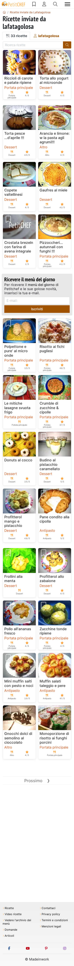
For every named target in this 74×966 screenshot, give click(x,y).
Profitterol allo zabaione (52, 578)
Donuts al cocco (18, 460)
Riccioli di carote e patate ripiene (18, 80)
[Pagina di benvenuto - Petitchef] (4, 12)
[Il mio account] (44, 4)
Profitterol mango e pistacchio (13, 521)
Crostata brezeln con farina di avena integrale (18, 246)
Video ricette (13, 914)
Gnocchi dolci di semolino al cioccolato (18, 737)
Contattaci (48, 908)
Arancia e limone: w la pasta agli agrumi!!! (55, 137)
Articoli (9, 935)
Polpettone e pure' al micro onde (16, 350)
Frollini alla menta (13, 578)
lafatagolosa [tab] (48, 36)
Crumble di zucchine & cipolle (49, 407)
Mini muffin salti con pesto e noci (18, 683)
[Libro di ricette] (34, 4)
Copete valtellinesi (13, 192)
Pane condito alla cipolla (54, 519)
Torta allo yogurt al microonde (54, 80)
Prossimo (37, 780)
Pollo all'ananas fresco (17, 631)
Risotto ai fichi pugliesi (52, 348)
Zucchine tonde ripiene (53, 631)
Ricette (9, 908)
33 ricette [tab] (18, 36)
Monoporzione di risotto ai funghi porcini (54, 737)
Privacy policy (51, 914)
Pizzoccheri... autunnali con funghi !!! (51, 246)
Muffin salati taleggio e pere (52, 683)
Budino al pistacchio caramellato (50, 464)
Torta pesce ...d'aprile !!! (14, 135)
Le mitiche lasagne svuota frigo (17, 407)
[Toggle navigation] (67, 4)
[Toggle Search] (55, 4)
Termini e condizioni (55, 920)
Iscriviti (37, 309)
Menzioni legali (51, 926)
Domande (11, 929)
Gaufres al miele (53, 190)
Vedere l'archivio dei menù (17, 922)
